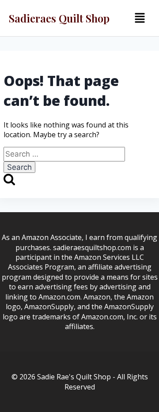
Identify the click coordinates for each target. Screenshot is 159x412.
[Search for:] (64, 154)
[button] (139, 18)
